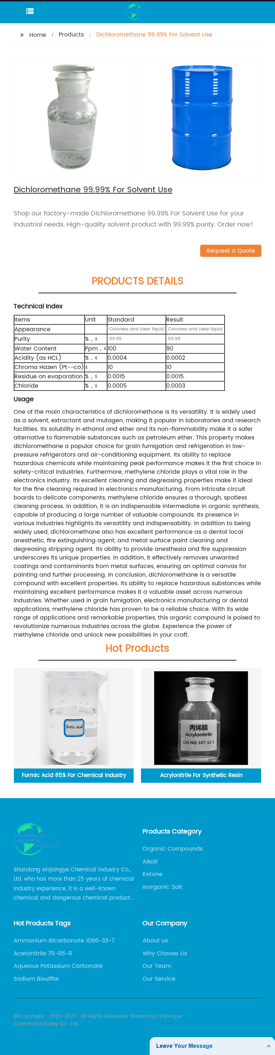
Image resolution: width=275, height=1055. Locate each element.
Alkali (150, 861)
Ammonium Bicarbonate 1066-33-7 (64, 940)
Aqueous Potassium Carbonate (58, 966)
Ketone (153, 874)
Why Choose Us (165, 953)
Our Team (157, 966)
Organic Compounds (173, 849)
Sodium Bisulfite (36, 979)
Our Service (159, 979)
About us (155, 940)
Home (37, 35)
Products (71, 34)
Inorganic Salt (162, 887)
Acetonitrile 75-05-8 (43, 953)
